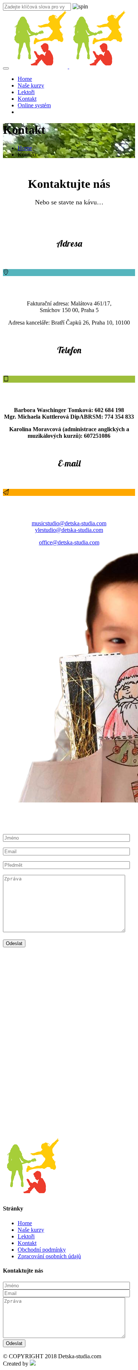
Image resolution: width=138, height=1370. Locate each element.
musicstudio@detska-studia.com (69, 523)
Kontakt (27, 99)
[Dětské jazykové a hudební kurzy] (68, 66)
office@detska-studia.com (69, 542)
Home (25, 79)
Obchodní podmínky (42, 1249)
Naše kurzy (31, 85)
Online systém (34, 105)
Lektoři (26, 92)
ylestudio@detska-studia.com (69, 530)
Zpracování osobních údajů (49, 1256)
